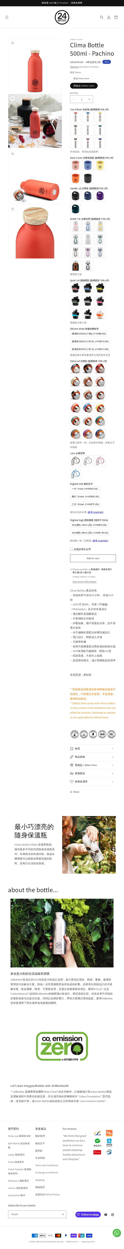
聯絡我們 (40, 1187)
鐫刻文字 (40, 1143)
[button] (6, 17)
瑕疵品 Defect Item (83, 85)
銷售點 (38, 1150)
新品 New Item (83, 79)
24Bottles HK (41, 1241)
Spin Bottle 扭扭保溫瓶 (19, 1145)
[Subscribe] (62, 1214)
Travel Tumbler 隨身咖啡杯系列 (19, 1171)
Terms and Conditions (46, 1165)
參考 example (95, 512)
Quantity (74, 93)
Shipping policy (88, 1241)
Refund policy (72, 1241)
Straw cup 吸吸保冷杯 (19, 1135)
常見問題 (40, 1157)
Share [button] (76, 791)
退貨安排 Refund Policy (47, 1194)
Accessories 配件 (16, 1195)
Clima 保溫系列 (16, 1162)
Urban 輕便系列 (16, 1154)
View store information (85, 581)
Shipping (74, 66)
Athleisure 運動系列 (18, 1180)
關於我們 (40, 1135)
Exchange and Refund (46, 1172)
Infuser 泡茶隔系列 (18, 1188)
